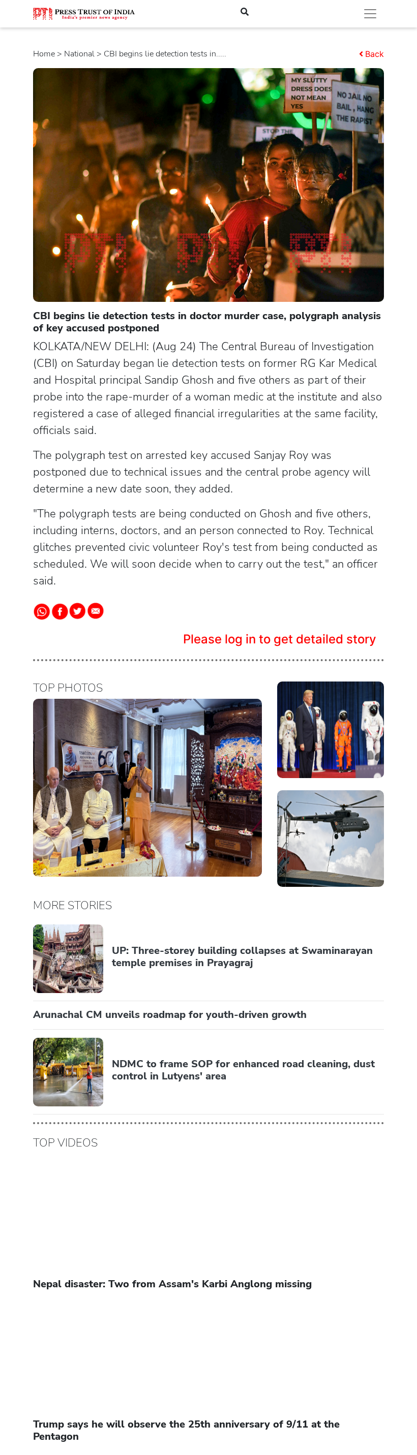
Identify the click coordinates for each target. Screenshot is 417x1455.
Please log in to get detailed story (279, 639)
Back (374, 54)
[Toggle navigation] (370, 13)
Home (44, 53)
